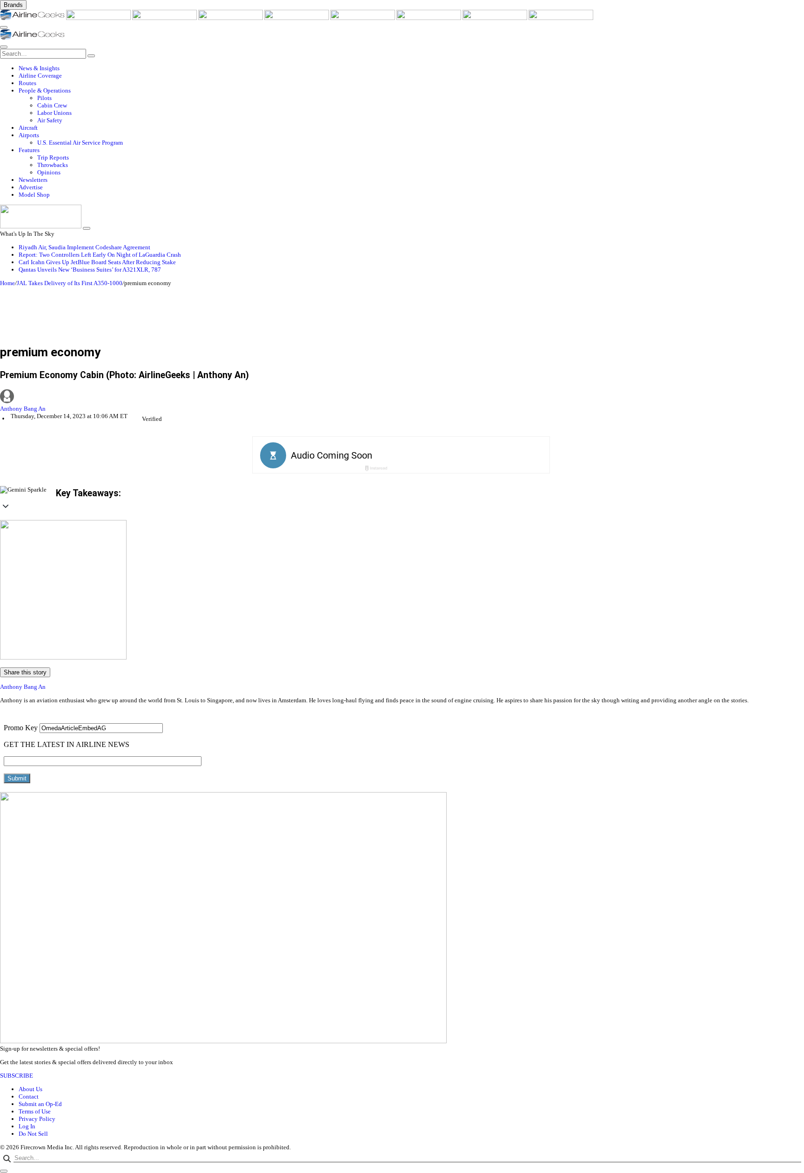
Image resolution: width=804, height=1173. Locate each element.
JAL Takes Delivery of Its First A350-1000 (69, 283)
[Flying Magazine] (99, 17)
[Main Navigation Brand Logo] (32, 37)
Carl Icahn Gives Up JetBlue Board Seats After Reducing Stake (97, 262)
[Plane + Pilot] (429, 17)
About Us (30, 1089)
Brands (13, 4)
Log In (27, 1126)
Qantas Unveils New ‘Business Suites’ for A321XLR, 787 (90, 269)
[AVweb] (165, 17)
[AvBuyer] (297, 17)
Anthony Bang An (23, 408)
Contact (29, 1096)
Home (7, 283)
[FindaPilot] (495, 17)
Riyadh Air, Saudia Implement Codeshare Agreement (84, 247)
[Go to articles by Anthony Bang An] (402, 397)
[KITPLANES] (363, 17)
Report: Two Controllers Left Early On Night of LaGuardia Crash (100, 254)
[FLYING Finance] (561, 17)
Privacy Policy (37, 1118)
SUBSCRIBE (16, 1075)
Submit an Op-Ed (40, 1103)
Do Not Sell (33, 1133)
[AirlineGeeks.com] (33, 17)
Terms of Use (35, 1111)
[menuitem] (411, 68)
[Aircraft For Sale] (231, 17)
